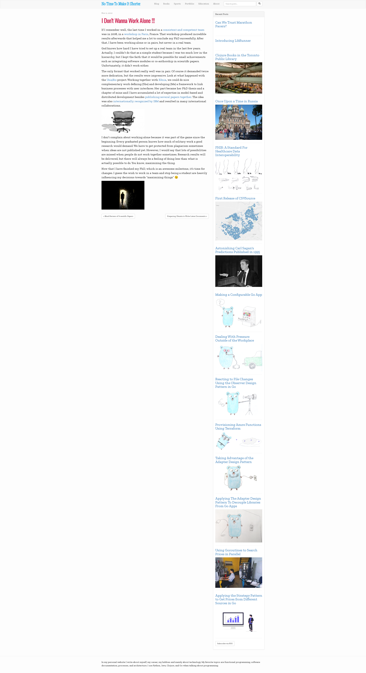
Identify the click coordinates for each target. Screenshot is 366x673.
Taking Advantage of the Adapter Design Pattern (234, 460)
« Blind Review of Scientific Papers (118, 216)
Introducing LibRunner (233, 40)
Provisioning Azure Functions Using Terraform (238, 426)
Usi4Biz (112, 79)
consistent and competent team (183, 29)
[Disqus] (155, 258)
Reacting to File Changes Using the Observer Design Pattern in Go (235, 383)
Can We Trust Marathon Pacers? (233, 24)
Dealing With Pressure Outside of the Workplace (234, 338)
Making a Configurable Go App (238, 294)
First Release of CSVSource (235, 198)
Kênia (162, 79)
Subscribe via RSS (225, 643)
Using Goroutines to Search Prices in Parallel (236, 552)
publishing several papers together (168, 97)
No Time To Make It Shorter (121, 4)
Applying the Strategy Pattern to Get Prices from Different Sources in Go (238, 599)
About (216, 3)
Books (166, 3)
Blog (156, 3)
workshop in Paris (136, 34)
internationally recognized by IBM (136, 101)
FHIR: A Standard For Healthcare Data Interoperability (231, 151)
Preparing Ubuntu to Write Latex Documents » (187, 216)
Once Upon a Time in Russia (236, 101)
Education (203, 3)
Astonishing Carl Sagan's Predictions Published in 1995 (237, 250)
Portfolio (189, 3)
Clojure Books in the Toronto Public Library (237, 57)
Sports (177, 3)
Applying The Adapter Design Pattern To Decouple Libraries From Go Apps (238, 502)
